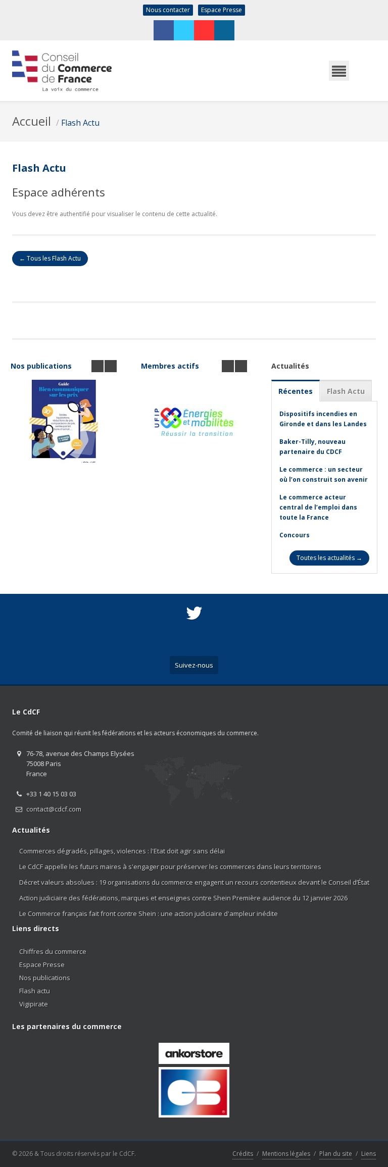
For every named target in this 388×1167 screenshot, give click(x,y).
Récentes (295, 391)
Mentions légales (286, 1153)
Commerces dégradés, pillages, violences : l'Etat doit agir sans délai (122, 850)
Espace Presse (221, 10)
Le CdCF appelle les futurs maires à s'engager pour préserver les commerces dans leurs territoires (170, 866)
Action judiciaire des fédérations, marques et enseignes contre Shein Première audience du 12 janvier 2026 (183, 897)
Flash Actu (80, 122)
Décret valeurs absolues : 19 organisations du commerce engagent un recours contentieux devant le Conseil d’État (194, 882)
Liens (368, 1153)
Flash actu (34, 990)
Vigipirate (33, 1003)
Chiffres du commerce (52, 951)
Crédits (242, 1153)
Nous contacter (168, 10)
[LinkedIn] (224, 30)
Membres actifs (170, 366)
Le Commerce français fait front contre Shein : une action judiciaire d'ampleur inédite (148, 913)
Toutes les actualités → (329, 557)
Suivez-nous (194, 665)
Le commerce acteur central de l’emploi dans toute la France (318, 507)
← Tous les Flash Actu (50, 258)
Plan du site (335, 1153)
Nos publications (41, 366)
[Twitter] (184, 30)
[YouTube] (204, 30)
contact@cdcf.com (53, 809)
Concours (294, 535)
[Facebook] (164, 30)
